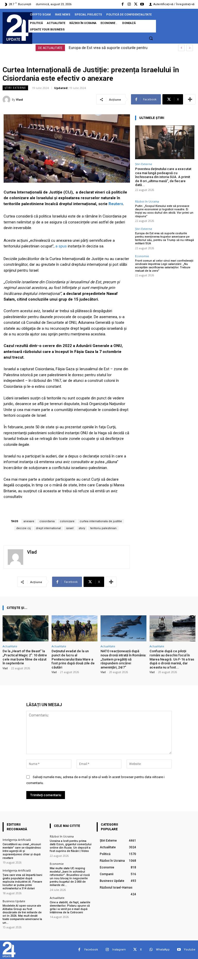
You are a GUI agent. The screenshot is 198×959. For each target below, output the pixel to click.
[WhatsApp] (150, 949)
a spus (61, 246)
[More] (190, 99)
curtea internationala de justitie (101, 521)
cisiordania (47, 521)
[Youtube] (142, 4)
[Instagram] (129, 4)
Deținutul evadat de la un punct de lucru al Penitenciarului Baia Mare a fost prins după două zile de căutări (73, 659)
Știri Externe (15, 88)
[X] (136, 4)
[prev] (181, 48)
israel (69, 528)
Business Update (14, 901)
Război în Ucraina (147, 201)
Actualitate (10, 646)
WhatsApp (163, 949)
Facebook (91, 949)
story (82, 528)
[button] (150, 38)
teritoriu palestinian (103, 528)
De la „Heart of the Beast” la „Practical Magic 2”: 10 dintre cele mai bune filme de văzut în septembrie (25, 657)
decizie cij (23, 528)
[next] (189, 48)
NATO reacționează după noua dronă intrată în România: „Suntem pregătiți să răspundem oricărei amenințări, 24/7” (123, 659)
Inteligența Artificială (17, 839)
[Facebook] (122, 4)
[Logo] (17, 27)
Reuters (116, 204)
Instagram (119, 949)
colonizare (67, 521)
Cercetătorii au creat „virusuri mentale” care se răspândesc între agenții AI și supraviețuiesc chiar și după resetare (22, 851)
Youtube (189, 949)
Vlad (19, 99)
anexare (28, 521)
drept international (48, 528)
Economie (142, 256)
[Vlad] (7, 99)
